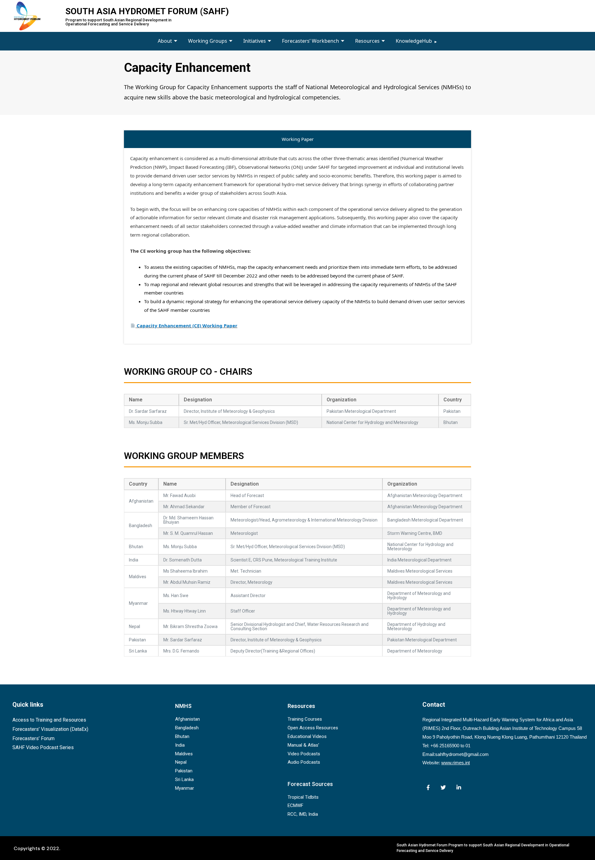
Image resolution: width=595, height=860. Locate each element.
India (180, 745)
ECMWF (295, 805)
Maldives (184, 754)
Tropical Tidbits (303, 797)
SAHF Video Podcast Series (43, 747)
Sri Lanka (184, 779)
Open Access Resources (313, 728)
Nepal (181, 762)
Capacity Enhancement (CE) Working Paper (187, 325)
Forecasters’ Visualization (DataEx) (50, 729)
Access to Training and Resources (49, 720)
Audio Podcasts (304, 762)
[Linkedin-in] (459, 787)
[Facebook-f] (428, 787)
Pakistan (183, 771)
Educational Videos (307, 736)
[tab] (297, 139)
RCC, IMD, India (303, 814)
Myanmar (184, 788)
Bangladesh (187, 728)
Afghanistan (187, 719)
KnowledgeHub (414, 40)
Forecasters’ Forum (33, 738)
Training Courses (305, 719)
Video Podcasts (304, 754)
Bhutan (182, 736)
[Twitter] (443, 787)
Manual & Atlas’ (303, 745)
